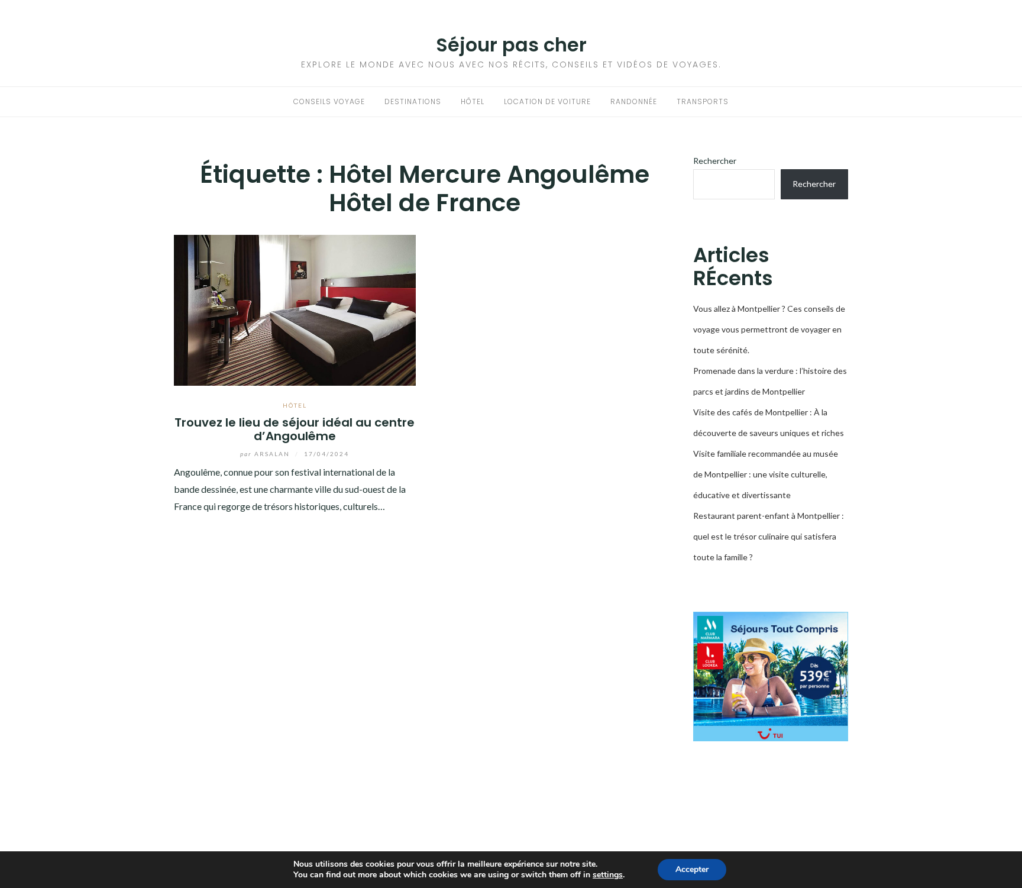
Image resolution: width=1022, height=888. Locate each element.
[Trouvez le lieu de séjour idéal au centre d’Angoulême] (295, 308)
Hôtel (472, 101)
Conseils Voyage (329, 101)
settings (608, 875)
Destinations (412, 101)
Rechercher (714, 161)
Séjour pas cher (511, 44)
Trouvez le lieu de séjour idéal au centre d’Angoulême (294, 429)
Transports (703, 101)
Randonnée (633, 101)
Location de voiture (547, 101)
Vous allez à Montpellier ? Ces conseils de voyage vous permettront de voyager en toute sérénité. (769, 329)
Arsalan (266, 453)
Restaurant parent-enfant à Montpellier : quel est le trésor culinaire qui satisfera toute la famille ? (768, 536)
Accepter (692, 869)
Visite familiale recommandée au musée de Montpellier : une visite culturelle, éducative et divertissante (765, 474)
